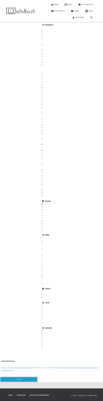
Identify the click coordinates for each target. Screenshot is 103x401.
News (70, 4)
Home (56, 4)
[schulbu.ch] (20, 11)
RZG (42, 193)
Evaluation (58, 11)
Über (90, 11)
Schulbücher (86, 4)
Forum (76, 11)
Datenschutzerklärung (39, 395)
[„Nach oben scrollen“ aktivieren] (98, 396)
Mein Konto (79, 17)
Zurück (19, 379)
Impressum (21, 395)
